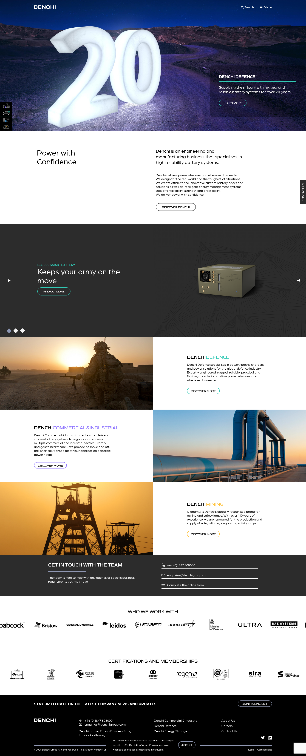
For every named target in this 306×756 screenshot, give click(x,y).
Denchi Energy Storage (170, 731)
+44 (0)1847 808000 (181, 565)
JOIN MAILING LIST (254, 703)
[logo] (47, 7)
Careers (227, 726)
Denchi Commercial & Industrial (176, 720)
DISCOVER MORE (203, 391)
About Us (228, 720)
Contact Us (303, 192)
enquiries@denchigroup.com (187, 575)
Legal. (160, 749)
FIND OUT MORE (53, 291)
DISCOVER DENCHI (176, 207)
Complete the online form (185, 585)
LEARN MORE (247, 103)
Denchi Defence (165, 726)
